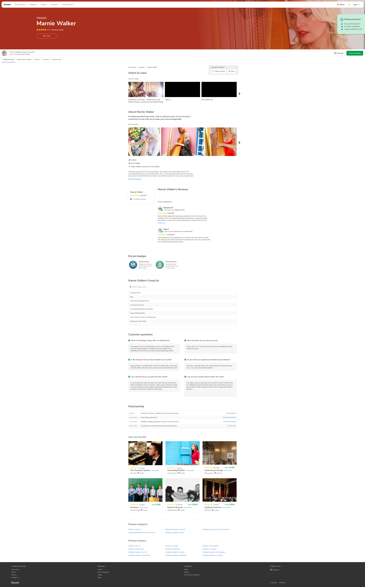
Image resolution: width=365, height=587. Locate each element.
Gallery (100, 575)
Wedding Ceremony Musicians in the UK (216, 529)
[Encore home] (7, 4)
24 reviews (179, 504)
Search (342, 4)
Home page (132, 67)
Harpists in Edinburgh (172, 549)
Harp (142, 417)
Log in (355, 4)
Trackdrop (273, 583)
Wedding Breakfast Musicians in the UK (141, 533)
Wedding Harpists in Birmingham (213, 552)
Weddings (33, 4)
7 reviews (179, 468)
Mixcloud (282, 583)
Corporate (54, 4)
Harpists (142, 67)
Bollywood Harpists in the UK (175, 529)
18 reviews (216, 467)
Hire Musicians (20, 4)
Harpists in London (171, 546)
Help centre (15, 569)
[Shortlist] (349, 4)
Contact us (15, 577)
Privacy (13, 575)
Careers (186, 572)
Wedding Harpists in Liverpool (212, 555)
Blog (99, 577)
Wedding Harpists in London (175, 552)
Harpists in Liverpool (209, 549)
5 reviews (142, 504)
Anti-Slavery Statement (192, 575)
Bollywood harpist (151, 417)
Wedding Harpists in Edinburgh (176, 555)
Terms (13, 572)
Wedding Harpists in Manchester (139, 555)
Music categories (103, 572)
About (186, 569)
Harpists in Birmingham (210, 546)
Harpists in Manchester (136, 549)
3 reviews (142, 468)
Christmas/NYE (67, 4)
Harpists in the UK (134, 529)
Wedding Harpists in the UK (174, 533)
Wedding (144, 422)
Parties (43, 4)
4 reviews (216, 504)
